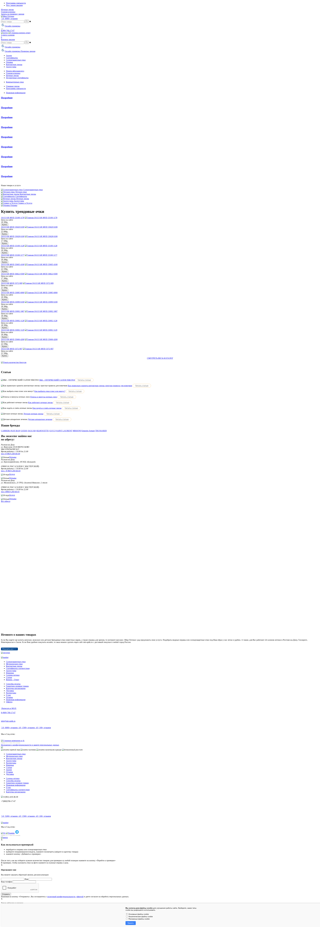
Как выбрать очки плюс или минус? (49, 391)
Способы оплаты (13, 684)
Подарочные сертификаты (17, 78)
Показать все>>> (9, 649)
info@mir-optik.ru (8, 721)
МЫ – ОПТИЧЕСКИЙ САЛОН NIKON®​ (57, 380)
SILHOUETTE (42, 431)
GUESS (24, 431)
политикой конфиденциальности (61, 897)
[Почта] (4, 33)
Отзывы (12, 457)
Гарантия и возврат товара (17, 686)
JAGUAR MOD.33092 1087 (12, 311)
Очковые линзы (13, 86)
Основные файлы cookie (138, 914)
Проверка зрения (28, 51)
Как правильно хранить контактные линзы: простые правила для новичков (100, 386)
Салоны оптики (13, 675)
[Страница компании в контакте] (19, 33)
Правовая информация (15, 93)
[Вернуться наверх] (4, 837)
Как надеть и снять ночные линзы (47, 408)
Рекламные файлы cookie (139, 919)
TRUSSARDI (101, 431)
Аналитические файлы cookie (140, 917)
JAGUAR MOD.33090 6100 (12, 302)
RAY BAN (15, 431)
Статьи (9, 677)
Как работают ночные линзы (40, 402)
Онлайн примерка (12, 26)
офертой (80, 897)
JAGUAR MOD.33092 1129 (12, 330)
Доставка (10, 691)
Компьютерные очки (15, 82)
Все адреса (5, 501)
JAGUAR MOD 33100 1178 (12, 218)
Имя (26, 879)
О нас (8, 695)
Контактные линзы (14, 666)
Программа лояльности (16, 3)
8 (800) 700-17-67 (8, 713)
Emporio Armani (88, 431)
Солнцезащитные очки (16, 662)
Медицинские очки (14, 664)
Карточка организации (16, 688)
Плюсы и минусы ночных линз (43, 397)
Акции (9, 770)
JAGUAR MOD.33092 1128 (12, 321)
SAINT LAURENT (64, 431)
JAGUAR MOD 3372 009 (11, 283)
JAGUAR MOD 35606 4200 (12, 339)
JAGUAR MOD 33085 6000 (12, 293)
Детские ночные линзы (33, 414)
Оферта (9, 702)
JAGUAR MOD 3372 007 (11, 349)
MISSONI (77, 431)
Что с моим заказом (14, 5)
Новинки (10, 673)
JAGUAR (32, 431)
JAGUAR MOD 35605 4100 (12, 264)
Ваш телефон (6, 882)
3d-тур (12, 474)
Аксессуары (11, 671)
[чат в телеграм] (17, 833)
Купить (4, 225)
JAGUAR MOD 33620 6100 (12, 227)
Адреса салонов (7, 35)
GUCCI (52, 431)
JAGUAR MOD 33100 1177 (12, 255)
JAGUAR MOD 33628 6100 (12, 236)
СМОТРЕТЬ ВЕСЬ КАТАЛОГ (160, 358)
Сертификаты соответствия (18, 668)
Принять (131, 923)
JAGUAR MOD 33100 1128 (12, 246)
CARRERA (6, 431)
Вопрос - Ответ (12, 680)
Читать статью (84, 380)
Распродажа (11, 693)
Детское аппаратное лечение (40, 419)
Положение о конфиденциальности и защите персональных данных (30, 745)
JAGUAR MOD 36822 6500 (12, 274)
